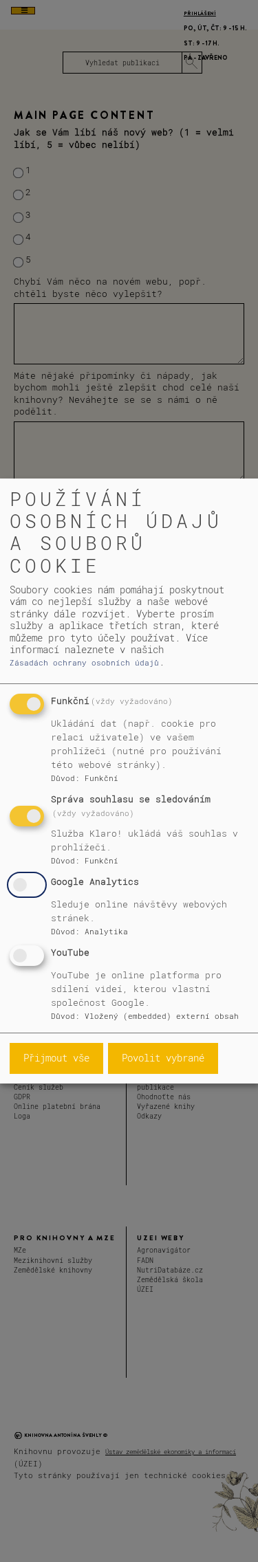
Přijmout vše (56, 1057)
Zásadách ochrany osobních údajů (84, 662)
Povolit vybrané (163, 1057)
